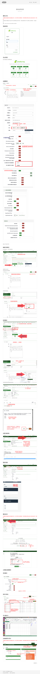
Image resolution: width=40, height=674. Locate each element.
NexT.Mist (13, 672)
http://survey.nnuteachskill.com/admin (11, 23)
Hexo (4, 672)
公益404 (35, 2)
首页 (31, 2)
